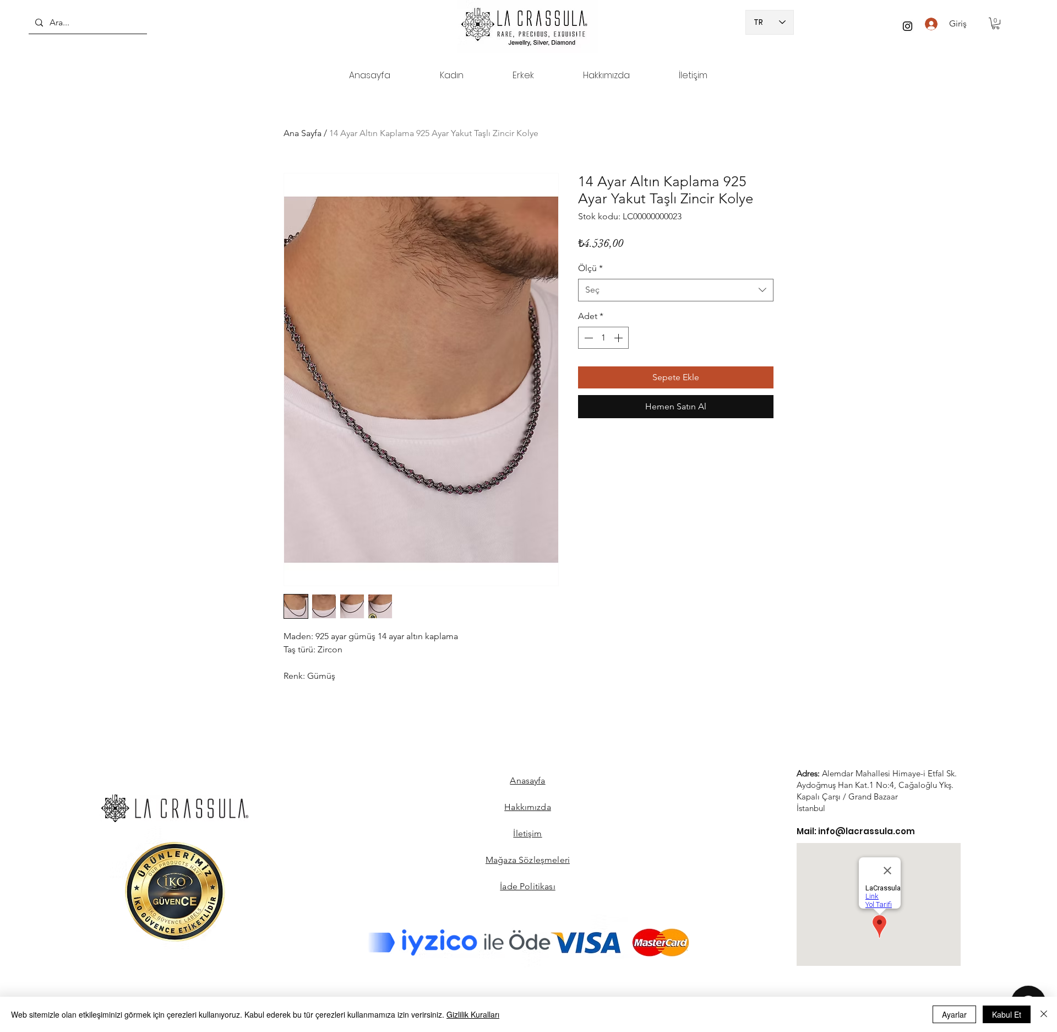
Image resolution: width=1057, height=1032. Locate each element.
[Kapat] (1043, 1014)
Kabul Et (1006, 1014)
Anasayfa (527, 780)
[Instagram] (907, 26)
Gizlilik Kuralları (472, 1014)
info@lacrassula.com (866, 831)
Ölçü (590, 268)
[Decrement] (587, 337)
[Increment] (619, 337)
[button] (995, 23)
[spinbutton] (603, 337)
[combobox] (675, 290)
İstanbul (811, 808)
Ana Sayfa (303, 133)
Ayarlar (954, 1014)
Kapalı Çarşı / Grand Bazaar (847, 796)
